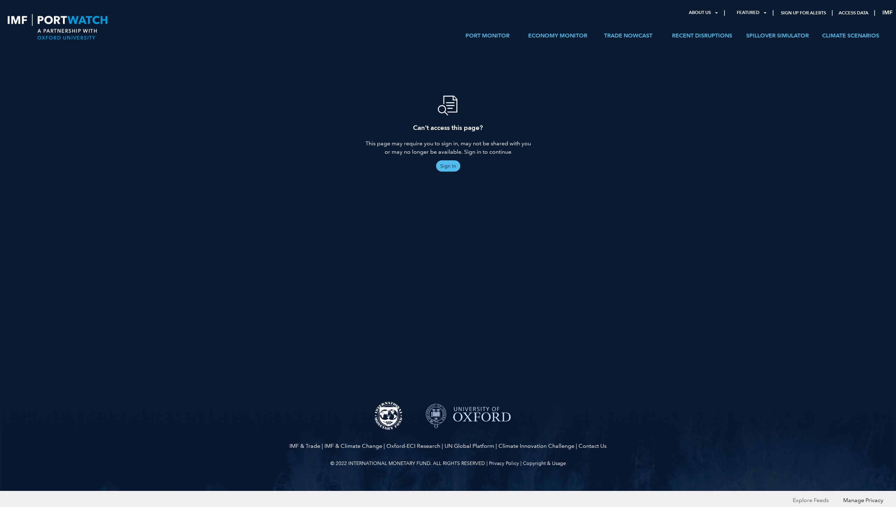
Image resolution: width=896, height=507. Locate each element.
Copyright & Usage (544, 463)
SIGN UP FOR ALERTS (803, 13)
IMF (887, 12)
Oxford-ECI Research (413, 446)
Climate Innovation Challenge (536, 446)
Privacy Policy (504, 463)
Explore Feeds (811, 500)
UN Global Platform (469, 446)
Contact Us (593, 446)
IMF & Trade (304, 446)
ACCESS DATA (853, 13)
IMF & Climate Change (353, 446)
